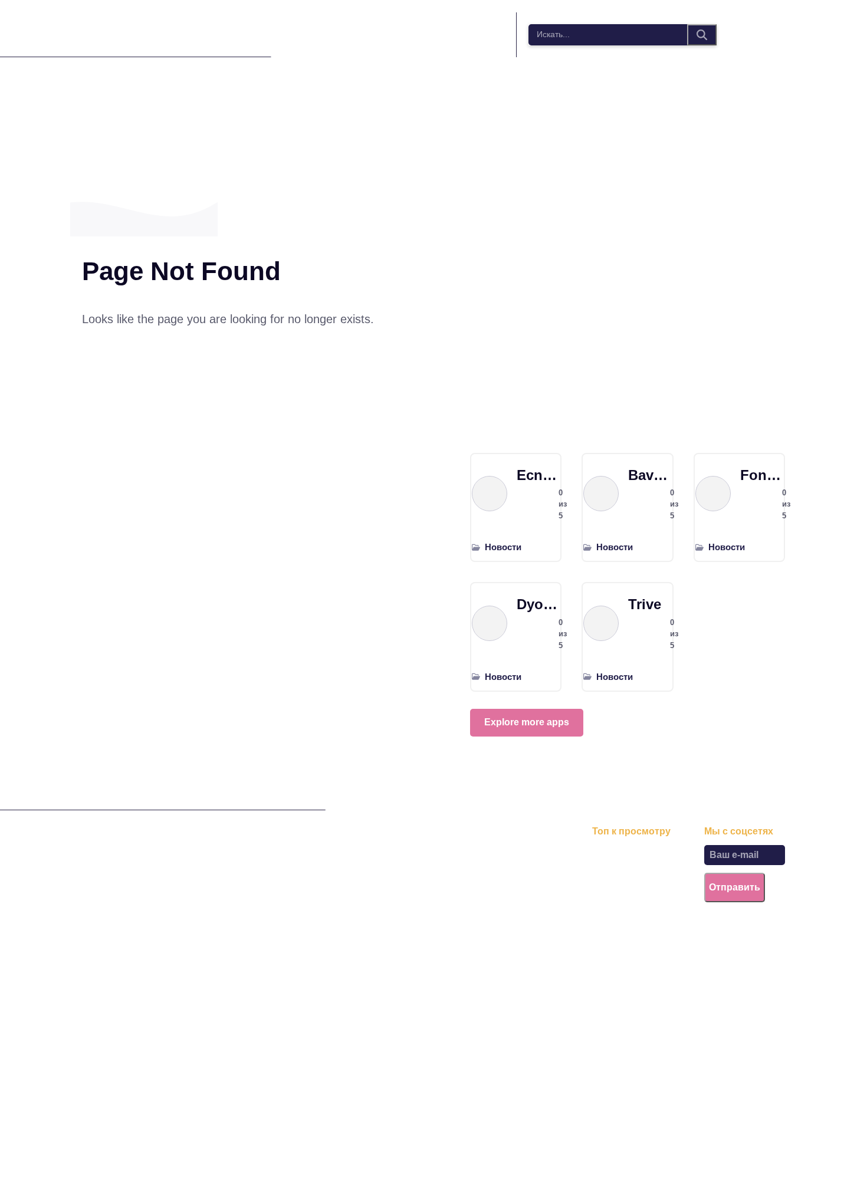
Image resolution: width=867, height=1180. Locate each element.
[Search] (702, 34)
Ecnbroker (538, 475)
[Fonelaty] (713, 493)
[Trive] (601, 623)
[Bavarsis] (601, 493)
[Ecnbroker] (489, 493)
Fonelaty (761, 475)
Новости (503, 547)
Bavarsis (649, 475)
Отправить (734, 887)
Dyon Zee (538, 604)
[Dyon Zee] (489, 623)
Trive (644, 604)
